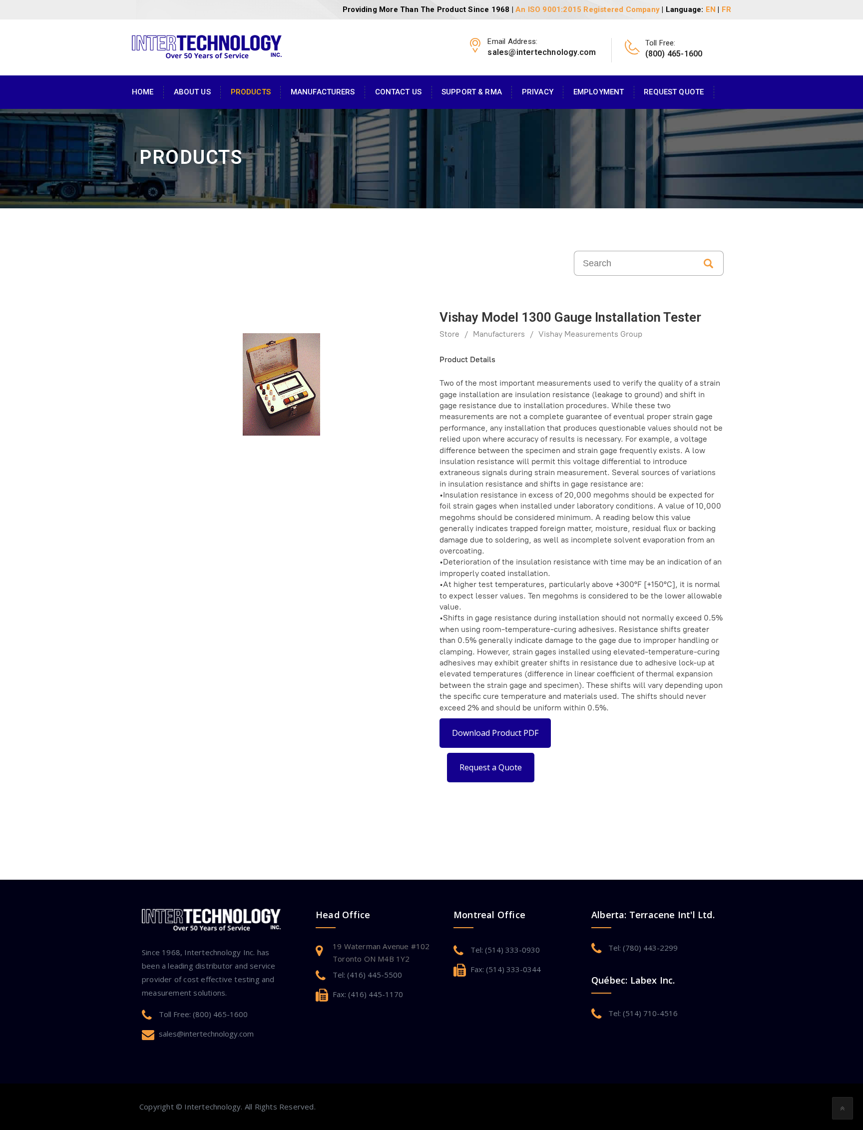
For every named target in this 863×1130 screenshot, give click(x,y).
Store (449, 334)
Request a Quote (490, 767)
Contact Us (398, 91)
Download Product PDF (495, 732)
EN (711, 9)
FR (726, 9)
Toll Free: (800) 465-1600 (203, 1014)
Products (251, 91)
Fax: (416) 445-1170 (368, 994)
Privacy (537, 91)
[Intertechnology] (207, 45)
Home (143, 91)
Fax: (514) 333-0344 (505, 969)
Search (709, 263)
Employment (598, 91)
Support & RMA (471, 91)
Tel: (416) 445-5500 (367, 975)
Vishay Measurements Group (590, 334)
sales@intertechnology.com (206, 1034)
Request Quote (674, 91)
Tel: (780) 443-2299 (643, 948)
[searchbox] (634, 263)
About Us (192, 91)
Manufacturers (323, 91)
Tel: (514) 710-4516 (643, 1013)
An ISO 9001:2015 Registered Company (587, 9)
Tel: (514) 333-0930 (505, 950)
